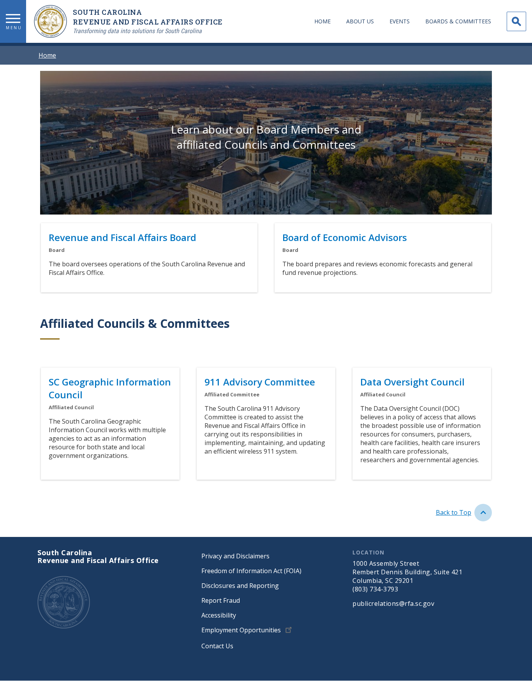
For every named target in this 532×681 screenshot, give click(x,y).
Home (322, 21)
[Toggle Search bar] (516, 22)
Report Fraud (220, 600)
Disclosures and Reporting (240, 585)
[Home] (53, 21)
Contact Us (217, 646)
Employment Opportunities (241, 630)
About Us (360, 21)
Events (399, 21)
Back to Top (453, 512)
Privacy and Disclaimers (235, 556)
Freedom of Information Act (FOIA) (251, 571)
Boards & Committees (458, 21)
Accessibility (218, 615)
